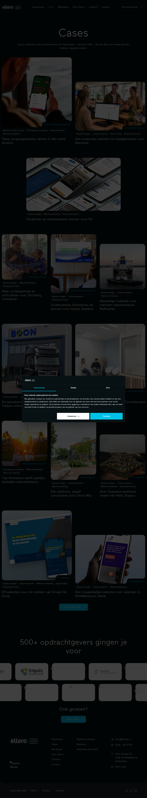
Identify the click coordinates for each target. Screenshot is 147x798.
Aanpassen (71, 416)
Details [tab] (73, 388)
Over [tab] (108, 388)
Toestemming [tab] (39, 388)
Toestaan (106, 416)
